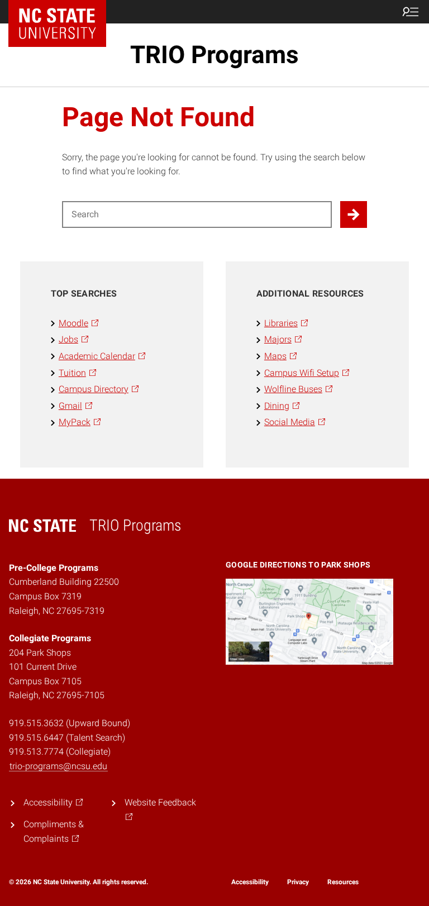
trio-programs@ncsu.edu (58, 766)
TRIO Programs (214, 54)
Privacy (298, 882)
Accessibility (250, 882)
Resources (343, 882)
